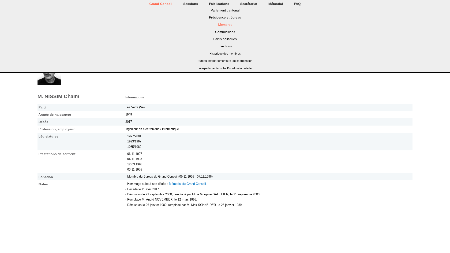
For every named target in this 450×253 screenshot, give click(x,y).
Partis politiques (225, 39)
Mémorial (275, 4)
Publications (219, 4)
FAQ (297, 4)
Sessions (190, 4)
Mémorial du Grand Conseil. (188, 184)
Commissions (225, 32)
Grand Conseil (160, 4)
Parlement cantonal (225, 10)
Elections (225, 46)
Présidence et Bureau (225, 17)
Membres (225, 24)
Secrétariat (248, 4)
